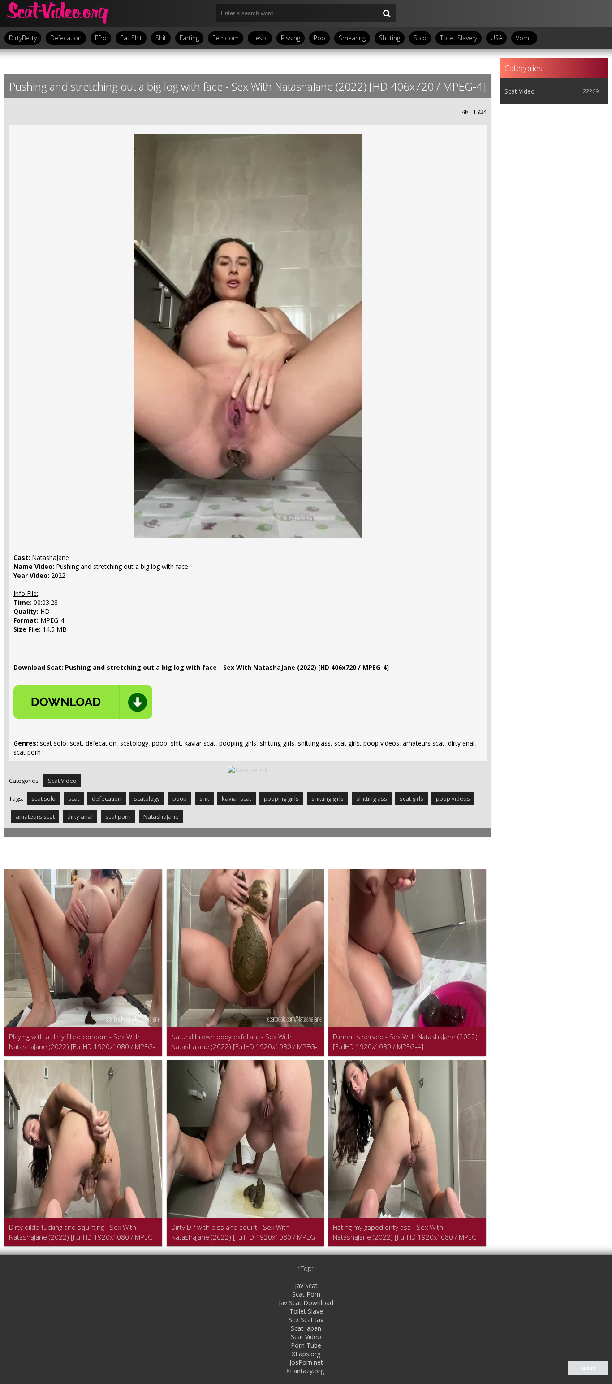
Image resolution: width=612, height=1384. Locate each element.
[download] (82, 702)
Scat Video (62, 781)
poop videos (453, 798)
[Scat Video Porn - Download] (58, 13)
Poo (319, 38)
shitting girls (327, 798)
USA (496, 38)
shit (204, 798)
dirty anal (80, 816)
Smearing (352, 38)
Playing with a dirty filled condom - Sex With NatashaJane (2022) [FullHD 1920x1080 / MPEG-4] (82, 1041)
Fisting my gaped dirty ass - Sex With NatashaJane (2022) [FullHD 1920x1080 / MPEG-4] (406, 1232)
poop (179, 798)
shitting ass (371, 798)
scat (73, 798)
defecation (106, 798)
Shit (160, 38)
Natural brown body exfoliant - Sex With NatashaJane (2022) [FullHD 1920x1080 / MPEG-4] (244, 1041)
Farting (189, 38)
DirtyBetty (23, 38)
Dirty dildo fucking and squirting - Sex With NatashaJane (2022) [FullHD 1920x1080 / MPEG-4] (82, 1232)
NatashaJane (161, 816)
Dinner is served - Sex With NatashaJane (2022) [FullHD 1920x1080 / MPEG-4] (405, 1041)
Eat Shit (131, 38)
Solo (420, 38)
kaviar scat (236, 798)
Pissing (290, 38)
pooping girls (281, 798)
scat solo (43, 798)
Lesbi (259, 38)
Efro (101, 38)
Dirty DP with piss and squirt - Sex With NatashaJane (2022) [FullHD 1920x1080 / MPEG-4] (244, 1232)
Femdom (225, 38)
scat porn (118, 816)
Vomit (524, 38)
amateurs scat (35, 816)
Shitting (389, 38)
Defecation (66, 38)
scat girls (411, 798)
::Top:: (306, 1268)
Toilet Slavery (458, 38)
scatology (147, 798)
